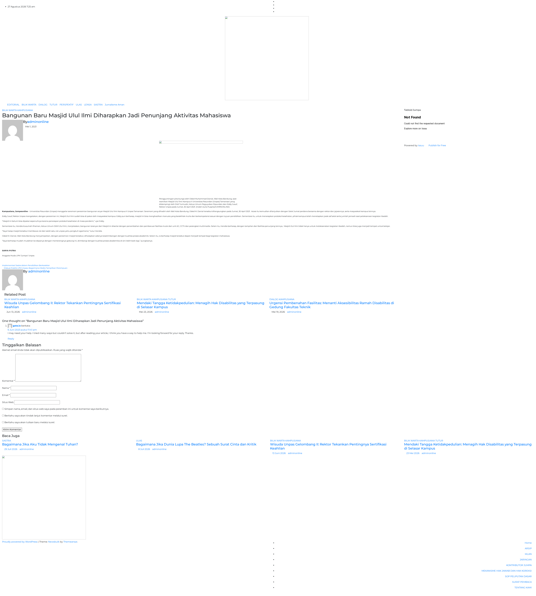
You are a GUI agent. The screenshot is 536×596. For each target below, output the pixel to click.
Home (528, 543)
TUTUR (53, 104)
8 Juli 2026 (144, 449)
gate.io (17, 325)
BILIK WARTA (29, 104)
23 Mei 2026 (413, 453)
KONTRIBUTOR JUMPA (519, 565)
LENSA (88, 104)
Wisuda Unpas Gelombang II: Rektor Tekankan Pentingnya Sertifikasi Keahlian (62, 305)
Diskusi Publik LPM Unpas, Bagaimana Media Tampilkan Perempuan (35, 268)
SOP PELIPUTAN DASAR (518, 576)
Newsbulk (53, 541)
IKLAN (528, 554)
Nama (6, 388)
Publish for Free (437, 145)
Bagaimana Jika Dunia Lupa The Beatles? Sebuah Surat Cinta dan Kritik (196, 444)
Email (6, 395)
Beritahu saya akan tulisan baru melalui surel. (29, 422)
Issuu (421, 145)
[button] (531, 104)
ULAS (79, 104)
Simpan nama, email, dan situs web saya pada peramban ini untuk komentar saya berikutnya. (56, 409)
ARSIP (528, 548)
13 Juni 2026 (279, 453)
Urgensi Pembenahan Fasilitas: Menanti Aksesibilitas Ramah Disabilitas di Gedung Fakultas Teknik (331, 305)
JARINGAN (526, 559)
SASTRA (98, 104)
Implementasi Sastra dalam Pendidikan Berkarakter (26, 265)
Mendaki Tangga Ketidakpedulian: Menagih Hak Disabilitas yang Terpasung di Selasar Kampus (200, 305)
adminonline (38, 122)
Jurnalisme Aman (114, 104)
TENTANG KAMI (523, 587)
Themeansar (70, 541)
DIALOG (43, 104)
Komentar (8, 381)
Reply (11, 338)
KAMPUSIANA (25, 110)
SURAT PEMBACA (522, 582)
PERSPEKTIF (67, 104)
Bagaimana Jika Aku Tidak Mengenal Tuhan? (40, 444)
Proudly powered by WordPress (20, 541)
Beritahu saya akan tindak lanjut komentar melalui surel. (35, 415)
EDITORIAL (13, 104)
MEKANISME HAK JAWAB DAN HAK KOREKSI (507, 570)
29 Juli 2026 (11, 449)
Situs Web (8, 402)
